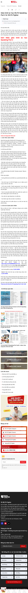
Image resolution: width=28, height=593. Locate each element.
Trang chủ (3, 6)
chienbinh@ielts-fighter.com (17, 536)
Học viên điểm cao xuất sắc (8, 387)
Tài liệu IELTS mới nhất (7, 392)
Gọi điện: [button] (10, 450)
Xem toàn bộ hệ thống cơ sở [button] (14, 582)
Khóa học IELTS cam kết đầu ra (9, 374)
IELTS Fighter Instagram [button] (10, 428)
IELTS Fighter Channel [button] (10, 432)
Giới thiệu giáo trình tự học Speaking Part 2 (11, 21)
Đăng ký (23, 462)
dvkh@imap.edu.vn (17, 538)
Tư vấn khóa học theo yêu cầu (9, 382)
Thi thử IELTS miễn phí (7, 379)
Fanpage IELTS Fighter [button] (10, 439)
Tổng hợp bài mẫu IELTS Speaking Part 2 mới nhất (13, 284)
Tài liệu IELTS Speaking (12, 6)
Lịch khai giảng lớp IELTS (8, 376)
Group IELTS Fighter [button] (10, 443)
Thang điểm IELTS (6, 389)
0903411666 (7, 534)
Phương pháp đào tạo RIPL (8, 384)
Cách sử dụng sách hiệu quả (10, 23)
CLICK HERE (16, 269)
